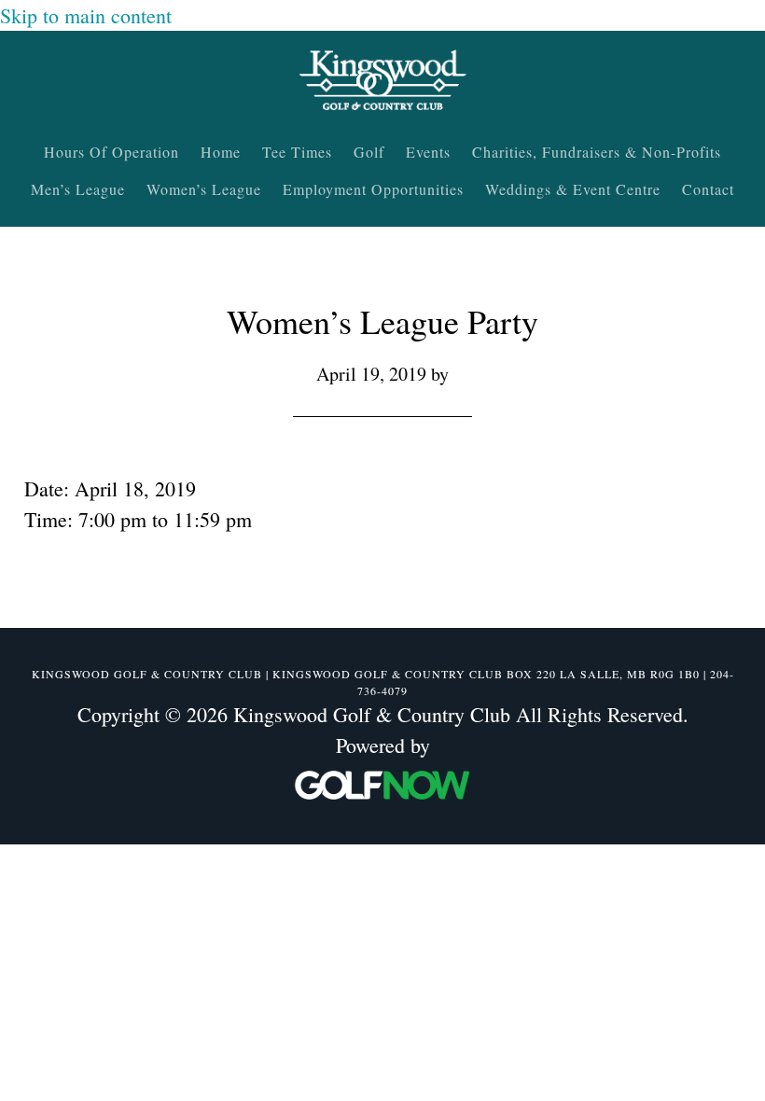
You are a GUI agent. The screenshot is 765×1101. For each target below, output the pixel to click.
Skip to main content (86, 15)
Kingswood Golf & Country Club (382, 82)
